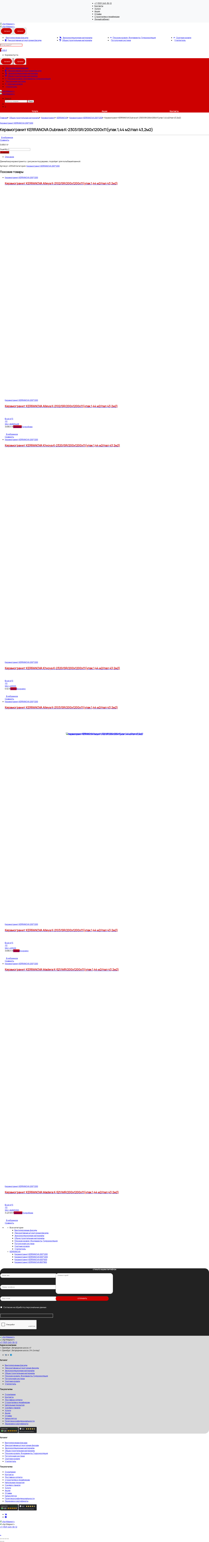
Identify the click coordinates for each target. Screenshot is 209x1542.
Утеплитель (180, 40)
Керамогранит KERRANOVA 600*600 (31, 1259)
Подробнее (27, 426)
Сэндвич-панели (12, 1407)
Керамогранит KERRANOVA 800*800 (31, 1262)
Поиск (31, 101)
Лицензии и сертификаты (16, 1423)
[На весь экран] (3, 1538)
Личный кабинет (101, 19)
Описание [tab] (9, 156)
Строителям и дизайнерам (106, 16)
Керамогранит (48, 117)
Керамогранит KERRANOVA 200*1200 (85, 117)
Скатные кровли (183, 37)
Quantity (3, 149)
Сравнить (4, 140)
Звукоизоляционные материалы (77, 37)
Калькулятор (11, 1418)
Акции (97, 11)
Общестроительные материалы (77, 40)
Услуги (97, 8)
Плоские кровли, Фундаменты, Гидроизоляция (134, 37)
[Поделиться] (6, 1538)
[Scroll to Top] (1, 1535)
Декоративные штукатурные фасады (24, 40)
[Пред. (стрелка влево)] (1, 1541)
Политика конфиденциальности (20, 1421)
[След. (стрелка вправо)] (3, 1541)
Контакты (98, 6)
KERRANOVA (62, 117)
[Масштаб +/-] (1, 1538)
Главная (3, 117)
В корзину (4, 152)
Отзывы (97, 14)
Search (8, 98)
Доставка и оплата (13, 1399)
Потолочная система (121, 40)
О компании (10, 1394)
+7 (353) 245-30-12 (103, 3)
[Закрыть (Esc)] (8, 1538)
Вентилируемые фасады (17, 37)
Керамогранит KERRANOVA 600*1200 (31, 1257)
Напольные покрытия (14, 1405)
